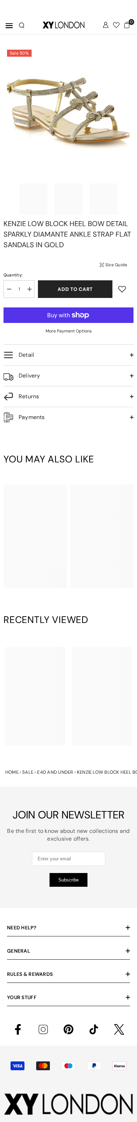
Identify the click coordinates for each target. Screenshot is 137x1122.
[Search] (21, 25)
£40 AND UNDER (55, 772)
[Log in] (106, 25)
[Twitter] (119, 1029)
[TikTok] (94, 1029)
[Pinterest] (68, 1029)
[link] (35, 573)
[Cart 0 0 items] (127, 25)
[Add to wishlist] (122, 289)
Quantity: (13, 275)
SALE (27, 772)
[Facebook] (18, 1029)
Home (12, 772)
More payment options (69, 331)
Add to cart (75, 289)
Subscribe (68, 880)
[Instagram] (43, 1029)
